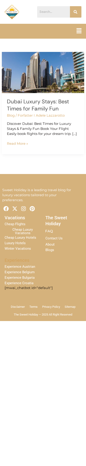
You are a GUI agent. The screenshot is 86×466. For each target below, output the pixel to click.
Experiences (17, 260)
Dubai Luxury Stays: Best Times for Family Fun (38, 105)
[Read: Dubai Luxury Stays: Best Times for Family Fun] (43, 72)
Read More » (17, 143)
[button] (79, 31)
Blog (11, 115)
